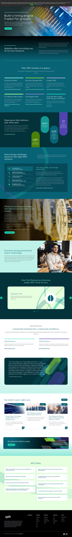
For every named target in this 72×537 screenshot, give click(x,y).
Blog (54, 517)
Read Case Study (10, 232)
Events (54, 522)
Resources (55, 515)
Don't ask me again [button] (38, 4)
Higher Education (46, 520)
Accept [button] (32, 4)
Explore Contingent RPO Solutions (33, 104)
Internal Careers (63, 517)
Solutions (38, 515)
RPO (37, 522)
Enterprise (37, 520)
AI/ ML (45, 522)
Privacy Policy (20, 533)
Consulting (37, 517)
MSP (37, 526)
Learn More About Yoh (9, 134)
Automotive (45, 517)
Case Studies (55, 520)
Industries (46, 515)
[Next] (71, 298)
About (62, 515)
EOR (37, 524)
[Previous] (1, 298)
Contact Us (8, 28)
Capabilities (30, 515)
